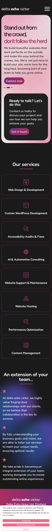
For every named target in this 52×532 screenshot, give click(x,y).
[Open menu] (47, 8)
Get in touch (19, 131)
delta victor (15, 9)
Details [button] (26, 529)
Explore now (14, 81)
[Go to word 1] (5, 87)
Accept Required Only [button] (26, 525)
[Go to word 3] (12, 87)
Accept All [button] (26, 521)
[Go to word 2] (8, 87)
